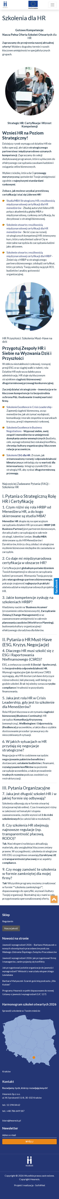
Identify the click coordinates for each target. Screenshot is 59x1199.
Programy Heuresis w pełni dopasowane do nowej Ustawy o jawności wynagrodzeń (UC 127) (28, 992)
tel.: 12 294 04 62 (11, 1104)
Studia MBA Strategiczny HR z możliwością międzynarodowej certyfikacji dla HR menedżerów (31, 204)
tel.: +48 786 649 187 (13, 1110)
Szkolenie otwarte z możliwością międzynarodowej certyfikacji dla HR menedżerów (27, 228)
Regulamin (7, 921)
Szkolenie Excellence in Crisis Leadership (29, 407)
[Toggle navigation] (52, 5)
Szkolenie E (19, 455)
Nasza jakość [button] (11, 928)
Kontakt (8, 1081)
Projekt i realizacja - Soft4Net (29, 1185)
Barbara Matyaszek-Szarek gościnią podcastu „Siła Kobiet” (29, 982)
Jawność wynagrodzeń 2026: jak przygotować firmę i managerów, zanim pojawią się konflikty (29, 960)
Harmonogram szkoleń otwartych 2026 (29, 1004)
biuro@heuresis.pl (11, 1120)
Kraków (6, 1071)
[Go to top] (54, 899)
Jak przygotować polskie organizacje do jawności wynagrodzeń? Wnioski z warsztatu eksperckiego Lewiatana (28, 971)
